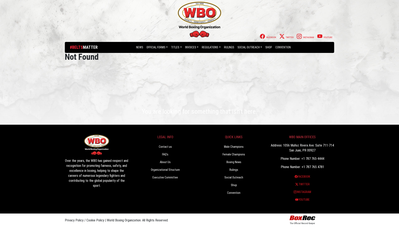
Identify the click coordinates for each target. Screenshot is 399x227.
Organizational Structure (165, 169)
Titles (175, 47)
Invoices (190, 47)
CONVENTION (283, 47)
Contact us (165, 146)
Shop (268, 47)
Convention (233, 192)
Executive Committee (165, 177)
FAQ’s (165, 154)
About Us (165, 162)
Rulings (229, 47)
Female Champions (234, 154)
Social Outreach (249, 47)
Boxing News (234, 162)
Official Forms (156, 47)
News (139, 47)
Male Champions (234, 146)
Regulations (210, 47)
